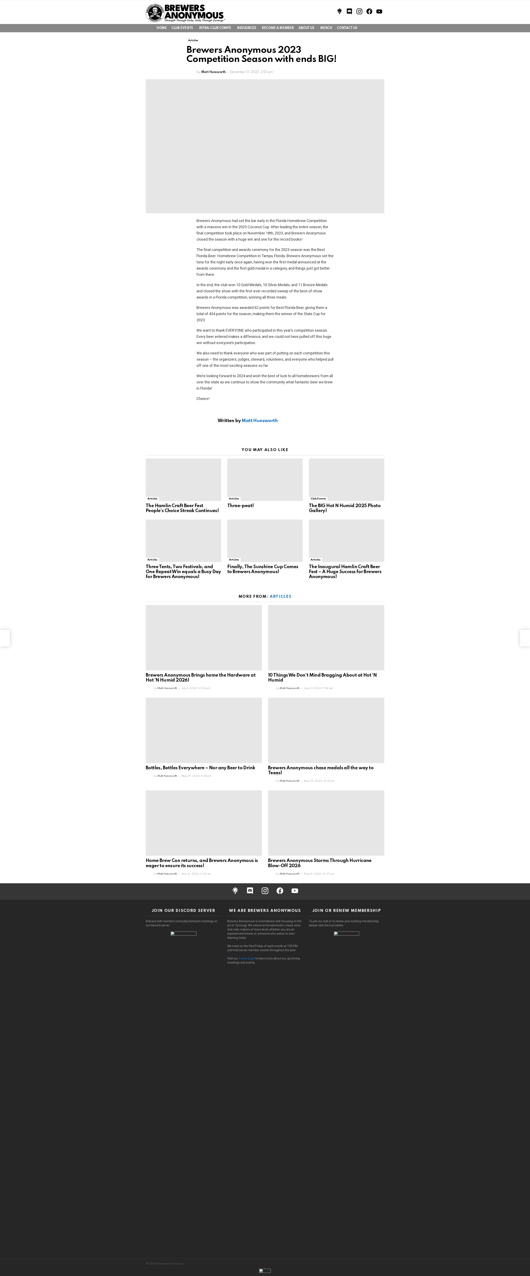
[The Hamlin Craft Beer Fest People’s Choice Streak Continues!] (183, 480)
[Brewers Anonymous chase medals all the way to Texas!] (326, 730)
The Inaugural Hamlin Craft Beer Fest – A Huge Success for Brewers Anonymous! (345, 572)
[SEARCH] (381, 28)
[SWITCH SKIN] (367, 28)
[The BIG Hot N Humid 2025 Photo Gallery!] (346, 480)
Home (162, 28)
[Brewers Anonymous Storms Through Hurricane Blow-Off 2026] (326, 823)
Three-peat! (240, 506)
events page (246, 958)
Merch (326, 28)
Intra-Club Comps (215, 28)
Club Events (182, 28)
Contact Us (347, 28)
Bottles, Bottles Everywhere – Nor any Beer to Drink (200, 768)
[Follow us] (374, 28)
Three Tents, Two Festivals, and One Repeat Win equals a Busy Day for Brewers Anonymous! (183, 572)
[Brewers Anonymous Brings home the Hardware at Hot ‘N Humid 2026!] (204, 637)
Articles (152, 498)
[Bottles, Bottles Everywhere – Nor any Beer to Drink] (204, 730)
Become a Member (278, 28)
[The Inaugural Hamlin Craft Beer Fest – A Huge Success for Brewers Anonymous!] (346, 541)
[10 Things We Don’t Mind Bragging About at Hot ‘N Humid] (326, 637)
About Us (306, 28)
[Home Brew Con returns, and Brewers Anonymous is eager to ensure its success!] (204, 823)
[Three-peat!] (265, 480)
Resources (246, 28)
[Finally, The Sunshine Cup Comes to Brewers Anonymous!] (265, 541)
